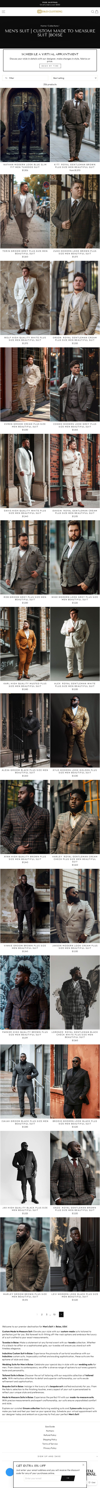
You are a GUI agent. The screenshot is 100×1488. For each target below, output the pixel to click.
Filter (11, 78)
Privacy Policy (50, 1448)
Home (43, 26)
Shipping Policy (50, 1439)
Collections (53, 26)
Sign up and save (49, 1456)
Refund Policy (50, 1435)
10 (54, 1314)
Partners (50, 1431)
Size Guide (50, 1426)
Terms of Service (50, 1444)
